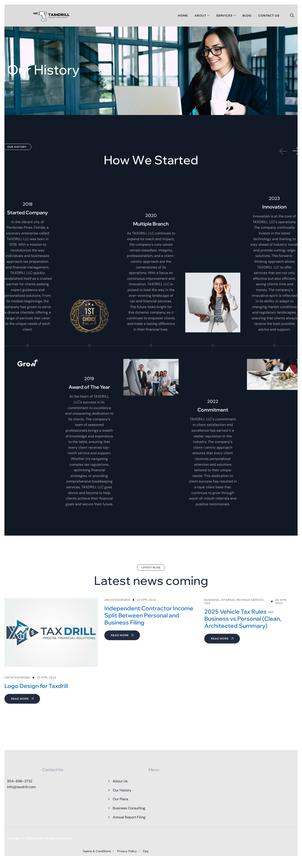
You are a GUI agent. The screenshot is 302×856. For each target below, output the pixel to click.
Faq (145, 851)
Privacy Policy (127, 851)
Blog (247, 15)
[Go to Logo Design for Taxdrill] (51, 651)
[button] (296, 151)
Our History (122, 790)
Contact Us (268, 15)
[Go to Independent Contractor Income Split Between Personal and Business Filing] (151, 619)
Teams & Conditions (96, 851)
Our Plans (120, 799)
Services (224, 15)
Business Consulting (129, 808)
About (200, 15)
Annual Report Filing (129, 817)
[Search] (292, 15)
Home (183, 15)
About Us (120, 781)
